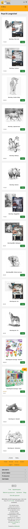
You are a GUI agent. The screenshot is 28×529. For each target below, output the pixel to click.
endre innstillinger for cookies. (15, 522)
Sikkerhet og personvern (9, 492)
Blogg (24, 492)
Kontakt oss (16, 464)
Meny (4, 7)
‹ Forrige (10, 458)
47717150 (11, 501)
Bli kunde (11, 461)
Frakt (10, 489)
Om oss (16, 461)
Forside (2, 9)
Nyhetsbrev (19, 492)
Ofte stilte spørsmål (14, 495)
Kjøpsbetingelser (17, 489)
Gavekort (22, 461)
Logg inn (11, 464)
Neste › (17, 458)
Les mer (18, 520)
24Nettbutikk (17, 526)
